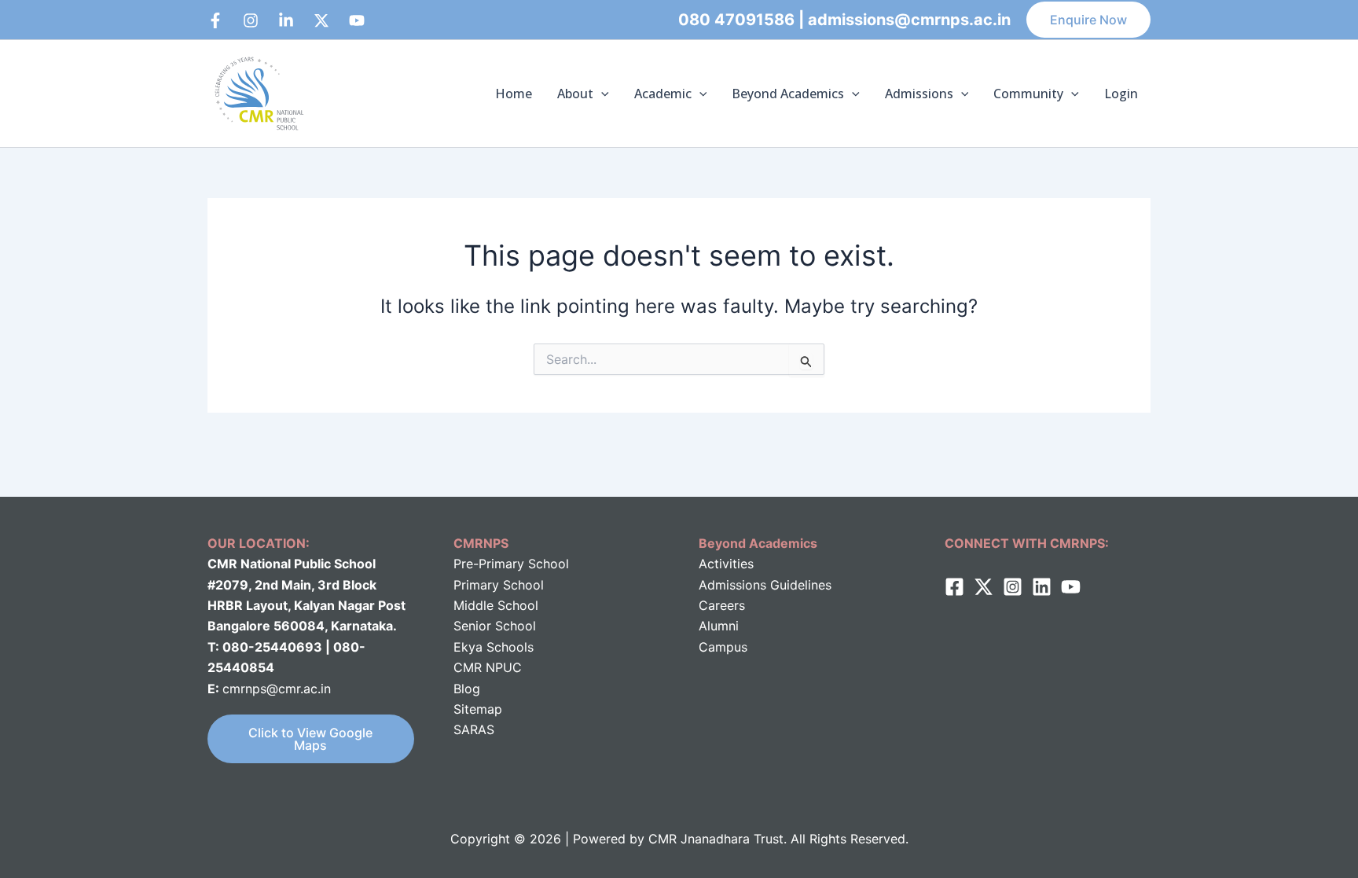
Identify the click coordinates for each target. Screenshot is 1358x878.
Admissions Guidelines (765, 585)
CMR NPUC (487, 667)
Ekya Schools (493, 647)
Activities (726, 563)
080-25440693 (273, 647)
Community (1028, 93)
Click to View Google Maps (310, 739)
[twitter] (983, 587)
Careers (722, 605)
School (516, 605)
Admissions (919, 93)
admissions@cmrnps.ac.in (909, 19)
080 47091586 (736, 19)
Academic (663, 93)
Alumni (719, 626)
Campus (723, 647)
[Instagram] (251, 20)
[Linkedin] (286, 20)
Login (1121, 93)
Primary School (498, 585)
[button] (1088, 20)
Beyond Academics (788, 93)
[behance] (321, 20)
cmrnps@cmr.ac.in (276, 688)
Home (513, 93)
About (575, 93)
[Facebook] (215, 20)
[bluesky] (357, 20)
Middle (473, 605)
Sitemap (477, 709)
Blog (466, 688)
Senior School (494, 626)
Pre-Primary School (511, 563)
